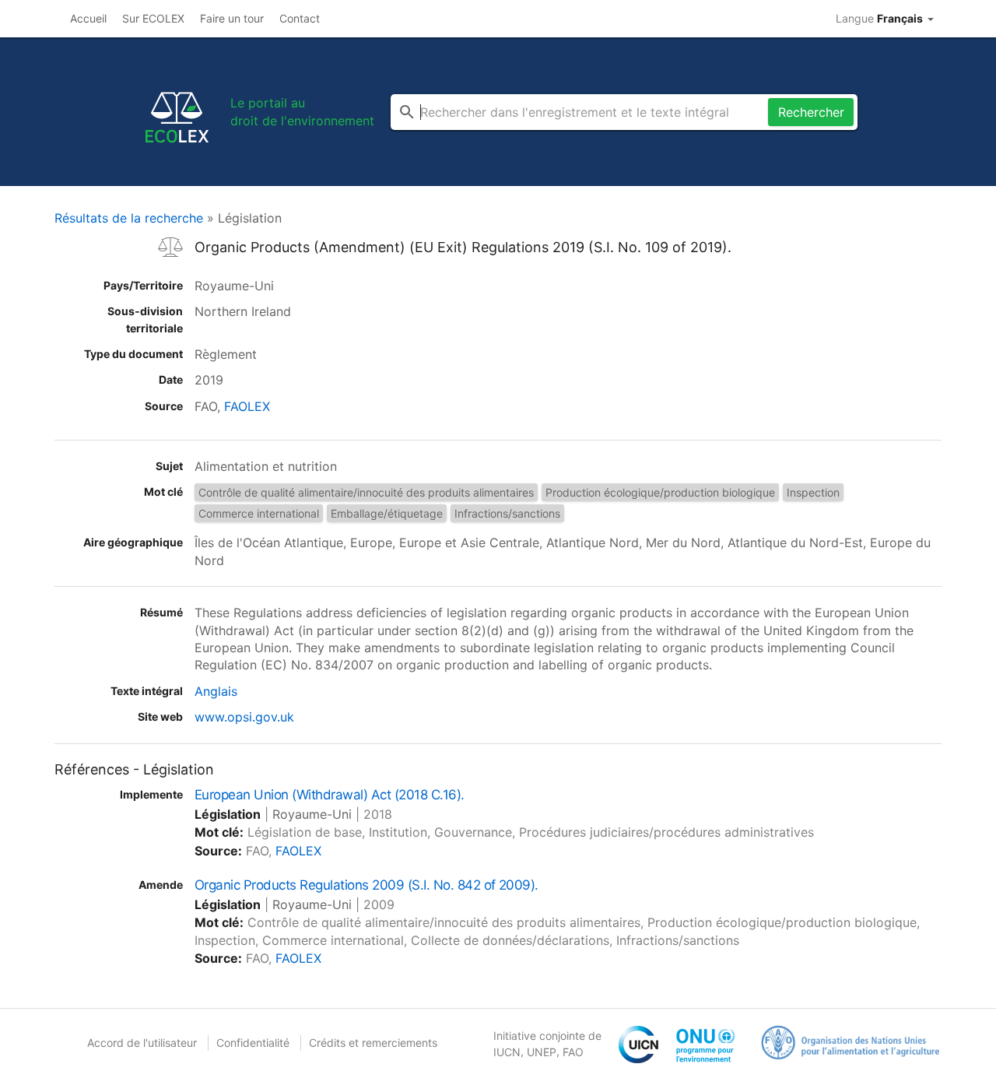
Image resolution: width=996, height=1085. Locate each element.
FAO (573, 1052)
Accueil (88, 18)
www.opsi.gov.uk (244, 717)
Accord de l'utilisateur (142, 1042)
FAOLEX (247, 406)
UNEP (541, 1052)
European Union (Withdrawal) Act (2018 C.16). (330, 794)
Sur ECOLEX (153, 18)
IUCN (507, 1052)
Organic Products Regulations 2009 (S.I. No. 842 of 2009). (366, 885)
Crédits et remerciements (373, 1042)
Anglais (216, 691)
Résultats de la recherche (128, 218)
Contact (299, 18)
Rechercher (811, 112)
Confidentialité (252, 1042)
